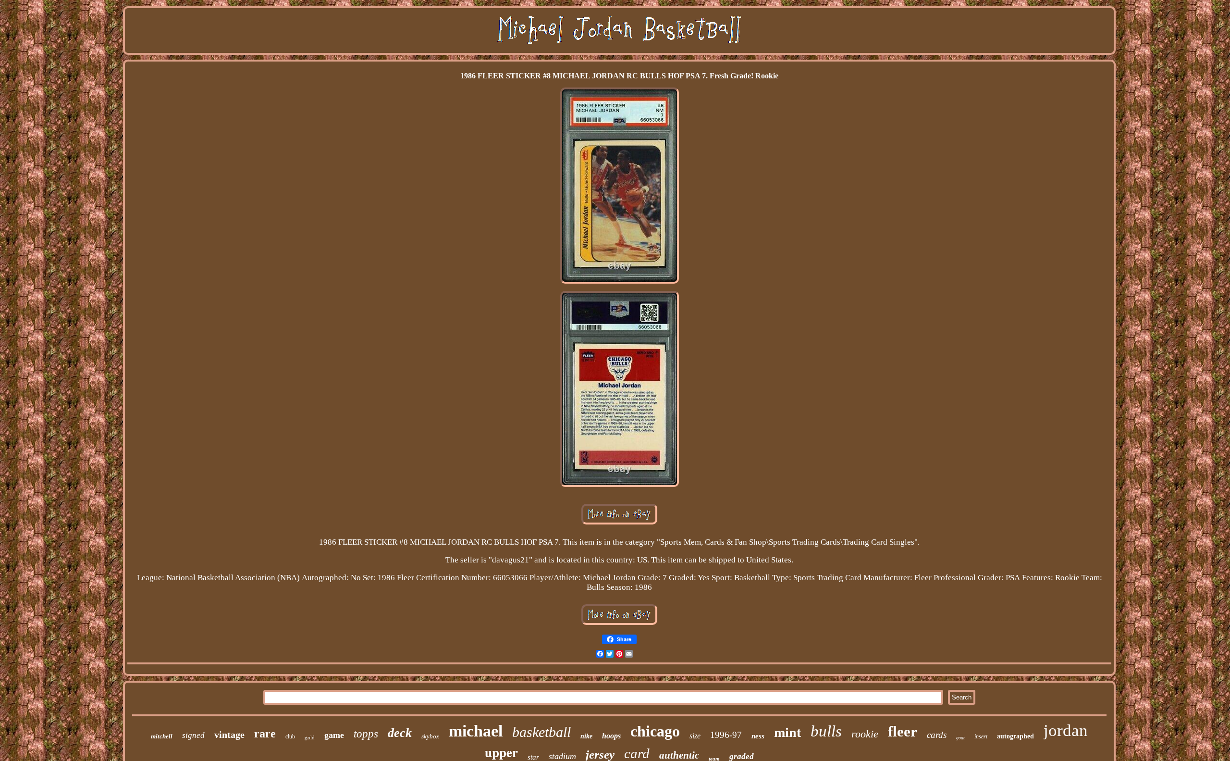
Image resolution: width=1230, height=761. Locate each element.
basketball (541, 732)
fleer (902, 731)
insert (980, 736)
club (290, 736)
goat (960, 737)
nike (586, 736)
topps (366, 734)
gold (310, 737)
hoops (611, 736)
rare (265, 733)
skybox (430, 736)
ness (757, 736)
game (334, 735)
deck (400, 733)
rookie (864, 734)
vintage (229, 734)
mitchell (161, 736)
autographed (1015, 736)
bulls (826, 731)
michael (476, 731)
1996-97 (726, 735)
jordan (1066, 730)
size (695, 736)
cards (937, 735)
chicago (655, 731)
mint (787, 732)
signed (193, 735)
